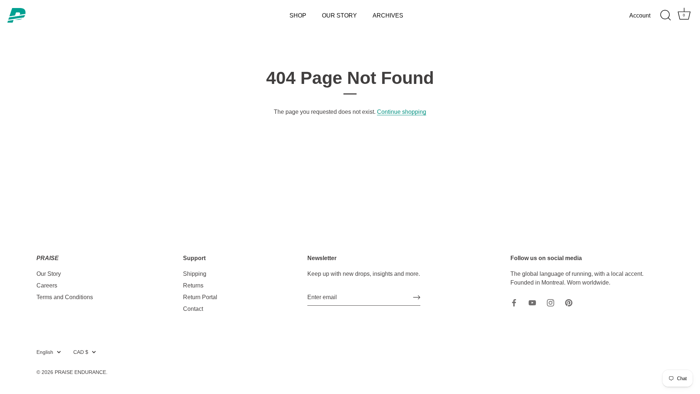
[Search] (665, 15)
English (44, 352)
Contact (193, 309)
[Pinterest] (568, 302)
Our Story (48, 274)
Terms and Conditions (64, 297)
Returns (193, 285)
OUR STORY (339, 15)
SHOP (297, 15)
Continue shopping (401, 112)
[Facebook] (514, 302)
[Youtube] (532, 302)
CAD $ (80, 352)
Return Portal (200, 297)
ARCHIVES (388, 15)
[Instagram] (550, 302)
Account (639, 15)
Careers (46, 285)
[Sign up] (416, 297)
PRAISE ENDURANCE (80, 372)
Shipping (194, 274)
